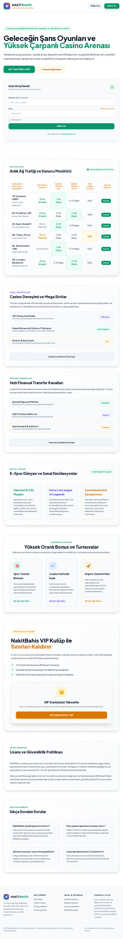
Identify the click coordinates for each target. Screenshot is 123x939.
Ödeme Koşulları (71, 910)
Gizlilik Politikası (71, 899)
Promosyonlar (40, 910)
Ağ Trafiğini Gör (19, 69)
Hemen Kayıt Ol (69, 134)
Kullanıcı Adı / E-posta (18, 98)
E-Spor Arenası (40, 906)
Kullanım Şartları (71, 903)
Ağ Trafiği (38, 899)
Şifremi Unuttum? (107, 108)
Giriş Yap (95, 6)
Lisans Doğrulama (51, 69)
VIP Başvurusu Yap (62, 715)
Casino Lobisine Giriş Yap (61, 356)
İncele (106, 201)
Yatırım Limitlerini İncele (61, 442)
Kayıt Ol (111, 6)
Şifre (11, 109)
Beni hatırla (16, 120)
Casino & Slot (40, 903)
